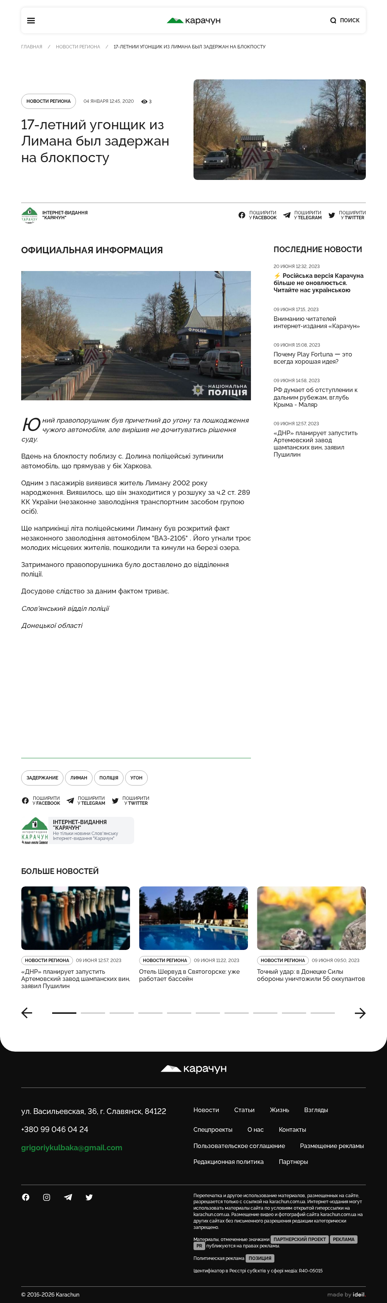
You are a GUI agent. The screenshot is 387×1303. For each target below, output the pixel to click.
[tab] (64, 1013)
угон (136, 778)
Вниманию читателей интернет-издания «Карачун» (317, 322)
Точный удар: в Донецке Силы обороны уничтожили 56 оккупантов (311, 975)
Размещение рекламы (332, 1146)
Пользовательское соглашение (239, 1146)
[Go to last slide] (29, 1013)
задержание (42, 778)
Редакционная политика (229, 1161)
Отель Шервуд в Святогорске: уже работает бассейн (189, 975)
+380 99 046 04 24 (54, 1129)
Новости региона (78, 47)
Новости (206, 1110)
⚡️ (319, 283)
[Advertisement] (136, 691)
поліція (108, 778)
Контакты (292, 1129)
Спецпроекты (213, 1129)
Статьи (244, 1110)
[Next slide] (357, 1013)
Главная (31, 47)
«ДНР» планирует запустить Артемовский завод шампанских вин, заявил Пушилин (316, 444)
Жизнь (279, 1110)
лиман (78, 778)
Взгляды (316, 1110)
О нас (256, 1129)
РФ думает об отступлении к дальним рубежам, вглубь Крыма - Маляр (316, 397)
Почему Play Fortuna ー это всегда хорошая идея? (313, 358)
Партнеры (293, 1161)
